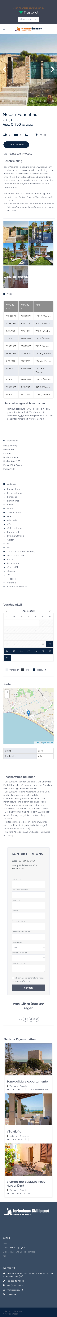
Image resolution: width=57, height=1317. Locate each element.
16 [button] (42, 101)
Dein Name (16, 879)
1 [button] (3, 101)
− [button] (7, 696)
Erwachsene (17, 942)
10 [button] (27, 101)
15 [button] (40, 101)
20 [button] (53, 101)
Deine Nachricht (18, 963)
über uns (7, 1243)
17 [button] (45, 101)
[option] (28, 70)
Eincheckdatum (18, 921)
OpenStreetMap (47, 742)
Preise (9, 293)
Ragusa (15, 120)
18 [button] (48, 101)
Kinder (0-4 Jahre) (19, 953)
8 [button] (21, 101)
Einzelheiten (12, 440)
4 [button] (11, 101)
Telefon (15, 911)
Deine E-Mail (17, 900)
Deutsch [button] (28, 19)
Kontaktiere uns (16, 144)
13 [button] (34, 101)
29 (43, 651)
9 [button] (24, 101)
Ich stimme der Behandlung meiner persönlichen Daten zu (28, 979)
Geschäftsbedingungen (14, 1247)
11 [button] (29, 101)
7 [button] (19, 101)
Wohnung (14, 1086)
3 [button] (8, 101)
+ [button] (7, 692)
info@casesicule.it (15, 1290)
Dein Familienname (20, 889)
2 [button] (6, 101)
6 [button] (16, 101)
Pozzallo (23, 1086)
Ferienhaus (15, 1136)
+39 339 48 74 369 (15, 1281)
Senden (28, 987)
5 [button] (13, 101)
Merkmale (11, 484)
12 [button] (32, 101)
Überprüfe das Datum (21, 932)
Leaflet (37, 742)
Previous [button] (4, 70)
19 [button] (50, 101)
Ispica (6, 120)
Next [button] (52, 70)
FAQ (5, 1256)
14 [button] (37, 101)
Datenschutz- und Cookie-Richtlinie (19, 1252)
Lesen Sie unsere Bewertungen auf (28, 8)
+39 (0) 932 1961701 (26, 860)
